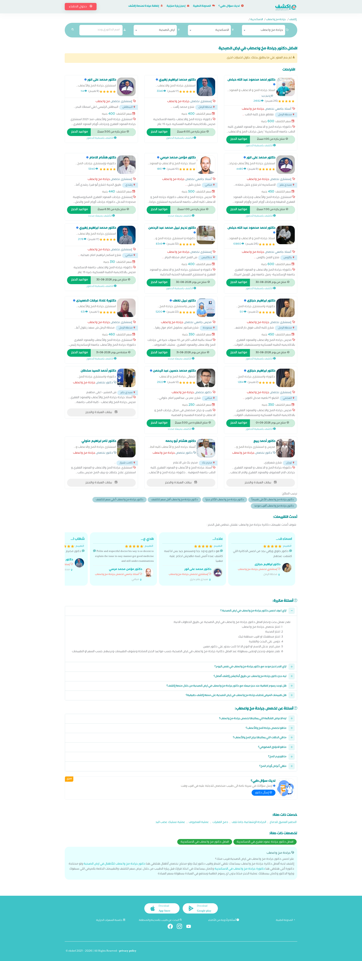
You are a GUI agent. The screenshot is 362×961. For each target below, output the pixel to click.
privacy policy (127, 951)
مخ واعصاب (103, 102)
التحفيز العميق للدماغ (283, 822)
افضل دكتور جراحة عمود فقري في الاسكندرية (265, 842)
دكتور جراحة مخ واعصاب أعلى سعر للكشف (119, 500)
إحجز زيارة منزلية (176, 6)
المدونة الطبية (202, 6)
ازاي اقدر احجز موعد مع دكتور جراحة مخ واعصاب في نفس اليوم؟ (250, 667)
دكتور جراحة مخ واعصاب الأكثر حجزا (225, 500)
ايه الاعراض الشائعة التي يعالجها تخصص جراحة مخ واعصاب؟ (252, 718)
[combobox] (263, 30)
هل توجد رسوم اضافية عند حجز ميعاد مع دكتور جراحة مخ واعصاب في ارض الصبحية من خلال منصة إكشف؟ (226, 686)
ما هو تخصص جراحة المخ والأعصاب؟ (266, 728)
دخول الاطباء (78, 7)
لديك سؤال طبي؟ (229, 6)
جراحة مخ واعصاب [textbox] (272, 30)
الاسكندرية (256, 20)
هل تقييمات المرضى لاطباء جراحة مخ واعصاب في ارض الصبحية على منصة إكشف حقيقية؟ (236, 695)
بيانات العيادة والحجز (98, 412)
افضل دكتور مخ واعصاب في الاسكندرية (205, 842)
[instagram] (181, 927)
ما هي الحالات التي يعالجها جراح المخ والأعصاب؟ (259, 737)
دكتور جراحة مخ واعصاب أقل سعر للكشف (174, 500)
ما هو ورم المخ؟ (277, 756)
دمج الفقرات (220, 822)
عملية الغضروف (199, 822)
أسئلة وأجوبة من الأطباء (222, 920)
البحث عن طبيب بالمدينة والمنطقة (159, 920)
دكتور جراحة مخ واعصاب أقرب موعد (274, 506)
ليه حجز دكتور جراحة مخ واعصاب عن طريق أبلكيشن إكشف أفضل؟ (250, 676)
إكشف (293, 20)
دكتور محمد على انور (197, 569)
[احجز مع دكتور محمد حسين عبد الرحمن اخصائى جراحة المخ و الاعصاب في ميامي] (206, 378)
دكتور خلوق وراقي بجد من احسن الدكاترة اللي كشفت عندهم (262, 556)
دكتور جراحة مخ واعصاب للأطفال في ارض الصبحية (114, 864)
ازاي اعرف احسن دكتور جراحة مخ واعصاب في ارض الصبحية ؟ (253, 611)
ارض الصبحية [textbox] (167, 30)
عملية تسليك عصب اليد (170, 822)
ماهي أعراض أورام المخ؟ (272, 766)
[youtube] (190, 927)
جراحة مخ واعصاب (276, 20)
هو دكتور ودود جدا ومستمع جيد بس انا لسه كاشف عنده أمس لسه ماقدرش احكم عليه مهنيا (193, 559)
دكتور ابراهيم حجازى (268, 564)
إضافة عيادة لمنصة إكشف (143, 6)
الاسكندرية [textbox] (222, 30)
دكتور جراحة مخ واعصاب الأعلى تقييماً (273, 500)
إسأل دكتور (262, 792)
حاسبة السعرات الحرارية (109, 920)
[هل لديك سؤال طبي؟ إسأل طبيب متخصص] (285, 788)
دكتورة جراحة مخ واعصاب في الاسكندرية (240, 869)
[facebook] (172, 927)
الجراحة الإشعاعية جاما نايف (249, 822)
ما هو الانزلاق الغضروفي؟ (272, 747)
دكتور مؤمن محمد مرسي (125, 569)
